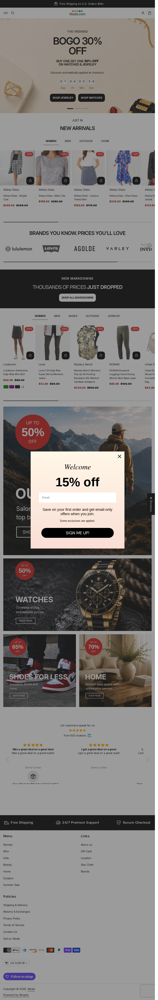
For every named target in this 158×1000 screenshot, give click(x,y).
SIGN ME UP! (77, 533)
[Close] (119, 456)
